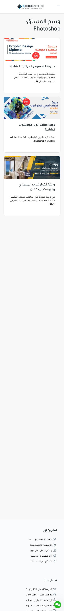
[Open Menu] (58, 7)
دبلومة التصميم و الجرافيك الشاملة (32, 66)
